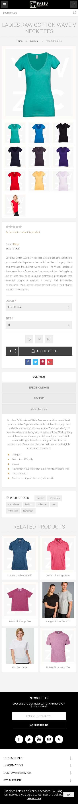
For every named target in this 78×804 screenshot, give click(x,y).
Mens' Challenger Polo (58, 575)
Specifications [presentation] (39, 387)
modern (40, 498)
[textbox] (35, 12)
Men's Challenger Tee (20, 621)
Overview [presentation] (39, 377)
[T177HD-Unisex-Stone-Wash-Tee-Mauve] (58, 646)
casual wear (14, 504)
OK (68, 794)
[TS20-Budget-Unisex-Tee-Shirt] (58, 600)
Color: (10, 300)
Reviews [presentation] (39, 398)
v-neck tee (13, 511)
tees (54, 504)
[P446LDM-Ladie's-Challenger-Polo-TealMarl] (20, 554)
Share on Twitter (35, 362)
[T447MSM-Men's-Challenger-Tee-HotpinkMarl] (20, 600)
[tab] (39, 377)
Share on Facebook (28, 362)
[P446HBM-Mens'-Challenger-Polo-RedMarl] (58, 554)
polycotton (55, 498)
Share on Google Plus (50, 362)
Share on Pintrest (42, 362)
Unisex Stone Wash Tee (58, 667)
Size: (9, 318)
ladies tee (42, 504)
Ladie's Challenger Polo (20, 575)
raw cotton (28, 511)
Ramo (16, 244)
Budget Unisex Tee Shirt (58, 621)
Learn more (34, 798)
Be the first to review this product (23, 232)
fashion (28, 504)
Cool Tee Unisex (20, 667)
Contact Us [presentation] (39, 409)
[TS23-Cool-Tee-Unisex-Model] (20, 646)
